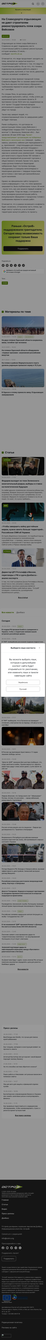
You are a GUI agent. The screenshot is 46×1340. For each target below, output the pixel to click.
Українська (23, 682)
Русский (23, 689)
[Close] (39, 648)
